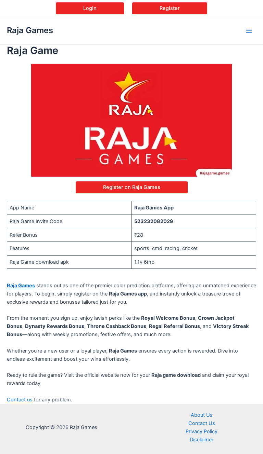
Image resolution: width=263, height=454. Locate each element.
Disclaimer (201, 440)
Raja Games (30, 30)
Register (170, 8)
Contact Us (201, 423)
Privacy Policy (201, 431)
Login (90, 8)
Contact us (20, 400)
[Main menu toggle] (249, 31)
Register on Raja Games (131, 187)
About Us (202, 415)
